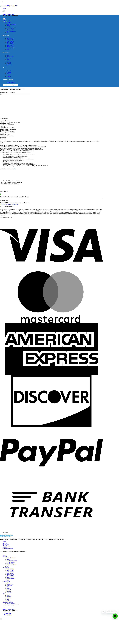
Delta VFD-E (9, 42)
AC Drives (6, 35)
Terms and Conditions (5, 536)
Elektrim (8, 70)
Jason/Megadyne (11, 31)
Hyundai (8, 72)
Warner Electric (10, 28)
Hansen (8, 63)
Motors (5, 68)
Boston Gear (9, 29)
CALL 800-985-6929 (9, 14)
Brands (5, 21)
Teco (7, 49)
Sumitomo (9, 58)
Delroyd (8, 62)
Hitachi (8, 25)
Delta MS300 (9, 38)
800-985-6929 (54, 2)
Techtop (8, 76)
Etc (7, 32)
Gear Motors (6, 52)
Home (4, 16)
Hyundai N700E (10, 48)
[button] (4, 8)
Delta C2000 (9, 39)
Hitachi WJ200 (10, 44)
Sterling (8, 73)
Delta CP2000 (10, 41)
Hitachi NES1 (10, 45)
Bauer (8, 60)
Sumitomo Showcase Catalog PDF (9, 204)
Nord (7, 55)
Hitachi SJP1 (9, 46)
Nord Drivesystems (11, 27)
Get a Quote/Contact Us (6, 535)
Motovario (9, 65)
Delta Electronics (10, 24)
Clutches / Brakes (8, 79)
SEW (7, 59)
